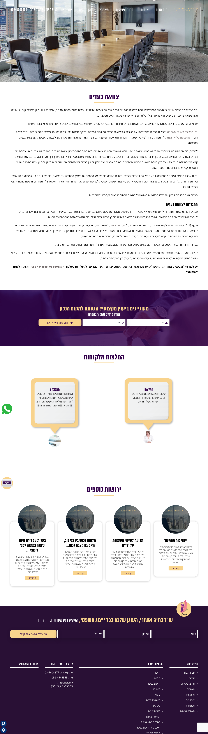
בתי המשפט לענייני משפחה (182, 132)
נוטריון (157, 694)
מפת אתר (190, 705)
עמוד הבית (162, 10)
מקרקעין (156, 705)
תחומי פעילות (125, 10)
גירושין (157, 678)
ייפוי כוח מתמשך (152, 716)
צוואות (171, 110)
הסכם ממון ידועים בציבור (148, 727)
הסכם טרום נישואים (150, 722)
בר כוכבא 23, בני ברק (62, 684)
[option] (151, 408)
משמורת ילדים (153, 700)
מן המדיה (85, 10)
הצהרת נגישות (187, 711)
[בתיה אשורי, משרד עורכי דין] (185, 10)
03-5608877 (59, 672)
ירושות (157, 672)
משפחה (156, 689)
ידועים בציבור (153, 683)
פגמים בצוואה (117, 225)
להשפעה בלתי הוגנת (178, 137)
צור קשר (66, 10)
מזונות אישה (154, 711)
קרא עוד (175, 568)
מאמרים (103, 10)
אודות (145, 10)
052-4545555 (18, 10)
